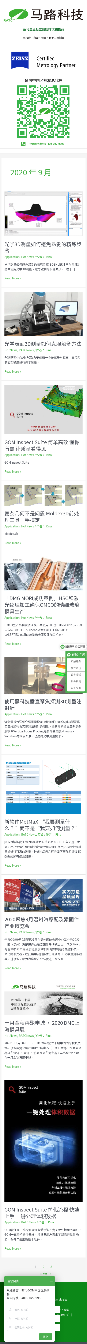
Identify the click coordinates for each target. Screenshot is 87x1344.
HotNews (27, 257)
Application (12, 257)
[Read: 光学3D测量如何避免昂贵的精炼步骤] (43, 213)
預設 (41, 834)
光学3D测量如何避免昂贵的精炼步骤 (43, 247)
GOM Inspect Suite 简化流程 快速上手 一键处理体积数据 (41, 1213)
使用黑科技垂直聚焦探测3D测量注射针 (43, 704)
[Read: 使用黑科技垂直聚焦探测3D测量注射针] (43, 675)
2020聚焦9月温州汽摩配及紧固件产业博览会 (41, 922)
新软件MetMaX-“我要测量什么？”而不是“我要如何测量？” (42, 825)
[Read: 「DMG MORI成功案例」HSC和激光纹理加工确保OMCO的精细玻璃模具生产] (43, 573)
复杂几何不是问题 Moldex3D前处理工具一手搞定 (41, 516)
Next (45, 1274)
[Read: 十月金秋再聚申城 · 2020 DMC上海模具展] (43, 998)
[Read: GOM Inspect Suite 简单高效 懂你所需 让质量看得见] (43, 409)
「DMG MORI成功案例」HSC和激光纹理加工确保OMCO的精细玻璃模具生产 (41, 604)
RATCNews (26, 350)
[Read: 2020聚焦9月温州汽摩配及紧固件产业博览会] (43, 895)
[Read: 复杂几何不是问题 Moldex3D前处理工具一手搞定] (43, 495)
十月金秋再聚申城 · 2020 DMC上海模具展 (42, 1026)
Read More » (12, 278)
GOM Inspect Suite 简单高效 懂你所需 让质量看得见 (41, 445)
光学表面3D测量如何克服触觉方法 (43, 343)
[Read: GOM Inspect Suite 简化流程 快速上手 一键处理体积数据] (43, 1140)
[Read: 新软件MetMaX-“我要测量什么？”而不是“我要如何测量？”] (43, 786)
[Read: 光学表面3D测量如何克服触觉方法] (43, 313)
